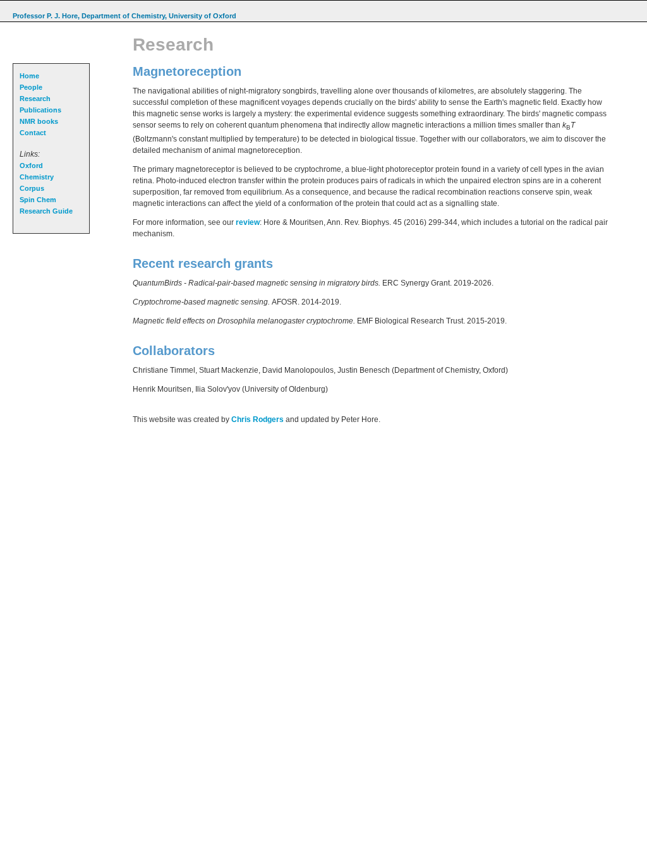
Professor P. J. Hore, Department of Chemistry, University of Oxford (124, 16)
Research (35, 98)
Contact (33, 132)
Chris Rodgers (257, 419)
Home (29, 76)
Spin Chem (38, 199)
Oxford (31, 165)
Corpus (32, 188)
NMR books (39, 121)
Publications (40, 110)
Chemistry (37, 177)
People (31, 87)
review (248, 222)
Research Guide (46, 211)
